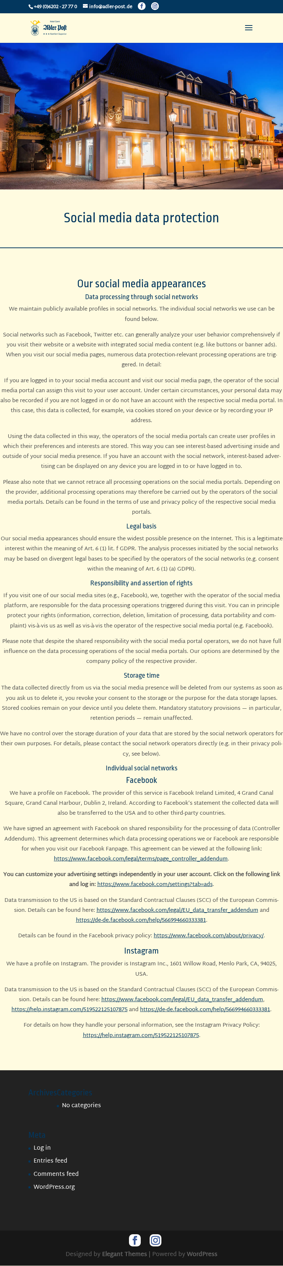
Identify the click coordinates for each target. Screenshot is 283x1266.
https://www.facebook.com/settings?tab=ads (155, 885)
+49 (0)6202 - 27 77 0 (55, 7)
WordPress (202, 1254)
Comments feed (56, 1174)
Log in (42, 1148)
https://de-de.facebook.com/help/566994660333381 (141, 920)
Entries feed (50, 1161)
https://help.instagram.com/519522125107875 (69, 1010)
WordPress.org (54, 1187)
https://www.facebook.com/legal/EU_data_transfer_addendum (177, 911)
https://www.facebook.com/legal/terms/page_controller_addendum (141, 859)
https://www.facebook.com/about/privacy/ (208, 936)
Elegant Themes (124, 1254)
